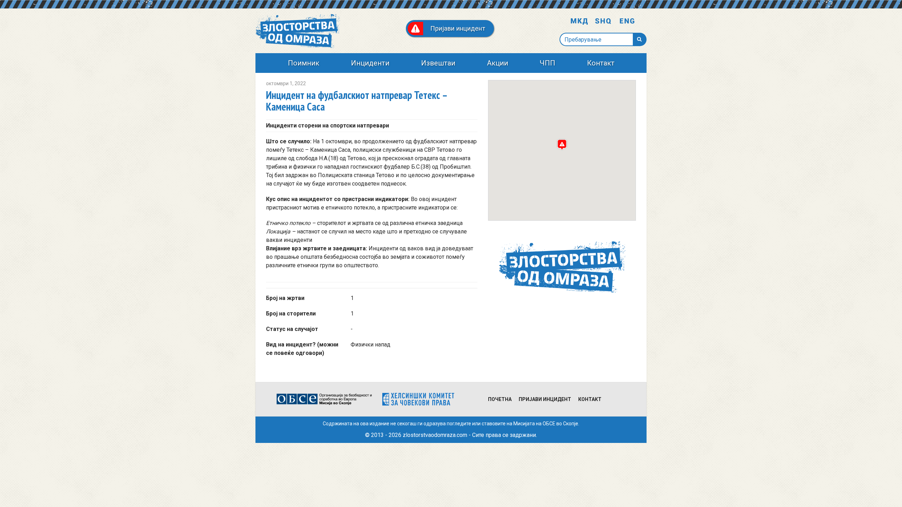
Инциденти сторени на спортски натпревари (327, 125)
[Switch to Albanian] (603, 21)
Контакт (600, 63)
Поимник (303, 63)
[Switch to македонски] (579, 21)
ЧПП (547, 63)
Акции (497, 63)
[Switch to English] (627, 21)
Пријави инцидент (545, 399)
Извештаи (438, 63)
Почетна (500, 399)
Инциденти (370, 63)
